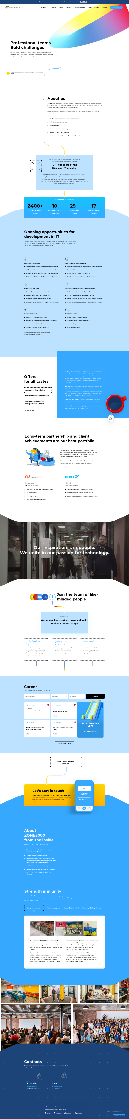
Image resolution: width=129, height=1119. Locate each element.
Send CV (84, 788)
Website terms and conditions (119, 1115)
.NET (27, 733)
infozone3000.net (32, 1086)
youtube (79, 1113)
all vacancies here (64, 743)
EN (19, 7)
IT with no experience (79, 7)
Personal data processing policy (119, 1113)
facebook (58, 1113)
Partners (53, 7)
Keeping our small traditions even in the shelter (40, 869)
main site (83, 2)
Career (68, 7)
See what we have (90, 731)
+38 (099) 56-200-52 (32, 1088)
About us (43, 7)
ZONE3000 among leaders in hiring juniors (39, 866)
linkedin (49, 1113)
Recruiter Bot (84, 799)
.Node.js (55, 715)
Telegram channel (84, 794)
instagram (69, 1113)
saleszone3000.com (83, 1086)
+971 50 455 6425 (82, 1088)
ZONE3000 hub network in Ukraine (36, 855)
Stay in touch (116, 7)
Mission (61, 7)
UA (22, 7)
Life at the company (93, 7)
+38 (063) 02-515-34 (57, 1088)
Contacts (104, 7)
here (13, 73)
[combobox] (60, 696)
